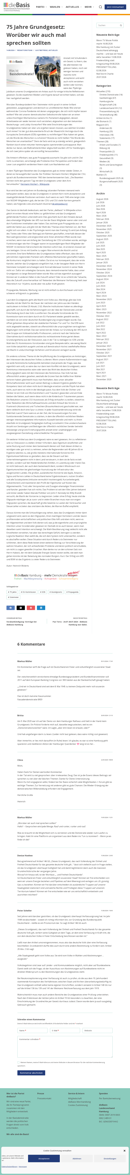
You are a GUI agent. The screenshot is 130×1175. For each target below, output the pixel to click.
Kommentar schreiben (29, 1039)
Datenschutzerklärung (9, 1167)
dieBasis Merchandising (79, 1101)
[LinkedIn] (41, 608)
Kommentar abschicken (31, 1072)
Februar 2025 (102, 259)
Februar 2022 (102, 339)
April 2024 (101, 292)
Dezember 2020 (103, 379)
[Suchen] (100, 6)
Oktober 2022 (102, 316)
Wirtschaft (104, 171)
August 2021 (102, 359)
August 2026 (102, 199)
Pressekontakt (44, 1098)
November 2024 (104, 269)
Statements (105, 138)
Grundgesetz (56, 592)
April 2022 (101, 332)
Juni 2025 (100, 245)
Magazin (100, 124)
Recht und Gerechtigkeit (111, 164)
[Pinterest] (31, 608)
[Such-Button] (121, 25)
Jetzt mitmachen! (115, 7)
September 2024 (104, 276)
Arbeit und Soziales (109, 144)
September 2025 (104, 235)
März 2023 (101, 309)
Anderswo (104, 128)
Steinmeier (13, 597)
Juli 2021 (100, 362)
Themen (100, 141)
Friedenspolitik (107, 154)
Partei (40, 6)
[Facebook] (10, 608)
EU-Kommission (28, 592)
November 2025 (104, 229)
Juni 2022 (100, 326)
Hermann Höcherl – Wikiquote (35, 184)
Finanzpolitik (106, 151)
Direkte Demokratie (109, 94)
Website (88, 1030)
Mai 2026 (100, 209)
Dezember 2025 (103, 225)
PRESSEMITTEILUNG (106, 67)
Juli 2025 (100, 242)
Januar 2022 (102, 342)
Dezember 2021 (103, 346)
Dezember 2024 (103, 266)
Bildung (103, 148)
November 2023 (104, 299)
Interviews (104, 134)
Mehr (88, 6)
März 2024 (101, 296)
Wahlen (55, 6)
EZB (42, 592)
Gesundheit (105, 158)
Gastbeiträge (41, 50)
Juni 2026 (100, 205)
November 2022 (104, 312)
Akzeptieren (44, 1158)
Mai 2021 (100, 369)
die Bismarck (102, 121)
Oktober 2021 (102, 352)
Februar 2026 (102, 219)
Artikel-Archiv (102, 118)
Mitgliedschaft (75, 1098)
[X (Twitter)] (21, 608)
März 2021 (101, 376)
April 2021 (101, 372)
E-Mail (55, 1030)
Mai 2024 (100, 289)
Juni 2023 (100, 302)
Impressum (23, 1167)
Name (22, 1030)
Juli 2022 (100, 322)
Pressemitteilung (108, 111)
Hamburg (104, 131)
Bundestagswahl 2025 (110, 178)
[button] (124, 1150)
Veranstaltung (106, 114)
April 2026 (101, 212)
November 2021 (104, 349)
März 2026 (101, 215)
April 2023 (101, 306)
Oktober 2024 (102, 272)
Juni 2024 (100, 286)
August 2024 (102, 279)
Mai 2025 (100, 249)
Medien (103, 161)
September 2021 (104, 356)
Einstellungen (110, 1158)
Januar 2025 (102, 262)
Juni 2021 (100, 366)
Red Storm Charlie (104, 73)
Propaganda (72, 592)
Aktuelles (72, 6)
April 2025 (101, 252)
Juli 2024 (100, 282)
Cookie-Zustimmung (78, 1105)
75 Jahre (12, 592)
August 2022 (102, 319)
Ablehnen (77, 1158)
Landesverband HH (109, 108)
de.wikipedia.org (60, 203)
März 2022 (101, 336)
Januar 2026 (102, 222)
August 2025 (102, 239)
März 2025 (101, 256)
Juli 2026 (100, 202)
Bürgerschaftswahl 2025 (111, 181)
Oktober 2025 (102, 232)
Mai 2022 (100, 329)
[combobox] (107, 25)
